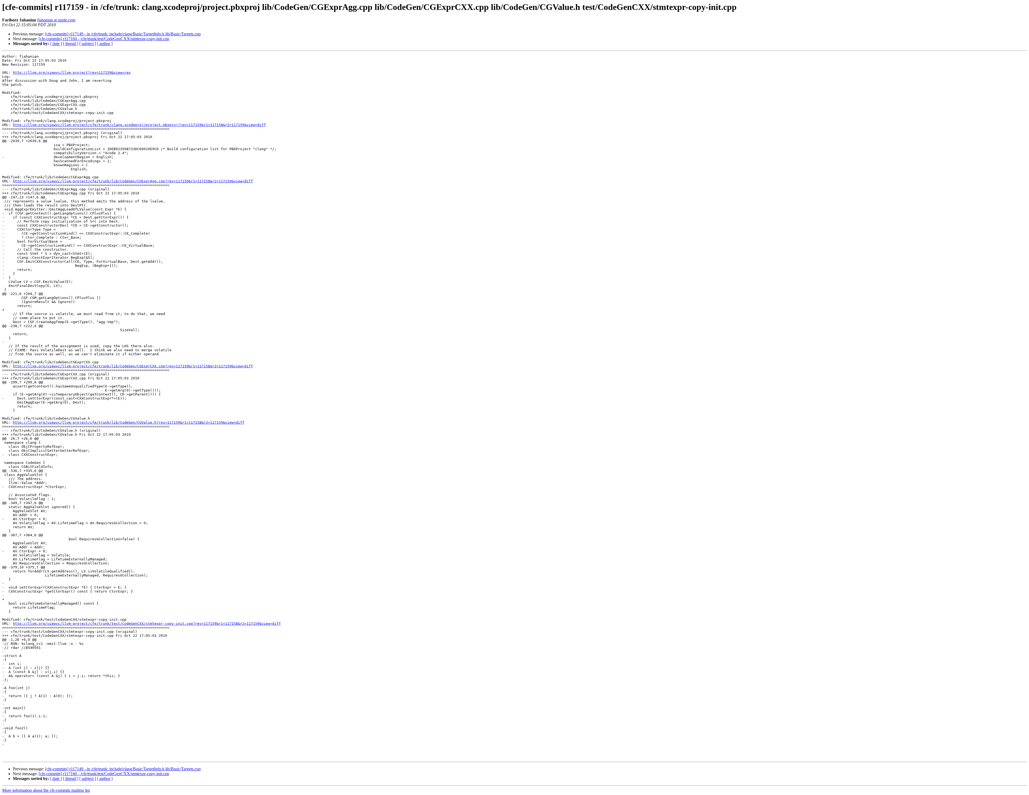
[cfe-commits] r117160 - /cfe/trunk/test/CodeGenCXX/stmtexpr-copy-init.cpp (104, 38)
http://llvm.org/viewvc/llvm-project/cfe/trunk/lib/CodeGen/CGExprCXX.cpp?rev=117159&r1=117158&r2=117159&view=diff (133, 366)
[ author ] (105, 43)
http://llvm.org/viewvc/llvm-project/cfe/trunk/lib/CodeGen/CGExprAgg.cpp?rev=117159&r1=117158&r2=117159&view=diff (133, 181)
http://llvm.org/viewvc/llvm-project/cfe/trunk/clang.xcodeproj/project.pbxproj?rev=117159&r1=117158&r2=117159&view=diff (139, 125)
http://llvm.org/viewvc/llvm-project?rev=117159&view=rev (72, 73)
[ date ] (56, 43)
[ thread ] (70, 43)
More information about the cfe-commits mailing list (46, 790)
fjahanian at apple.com (56, 20)
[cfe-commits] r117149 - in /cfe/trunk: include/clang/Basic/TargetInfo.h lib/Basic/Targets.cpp (123, 34)
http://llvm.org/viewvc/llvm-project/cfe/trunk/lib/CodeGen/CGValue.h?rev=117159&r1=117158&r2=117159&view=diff (128, 422)
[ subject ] (87, 43)
